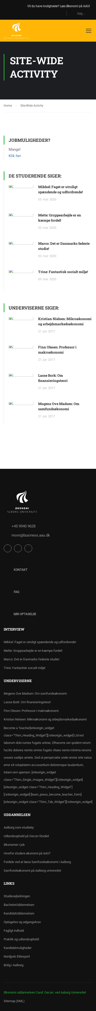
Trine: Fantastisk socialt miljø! (63, 271)
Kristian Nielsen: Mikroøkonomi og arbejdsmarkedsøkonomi (45, 719)
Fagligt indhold (14, 930)
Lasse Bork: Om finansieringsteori (27, 702)
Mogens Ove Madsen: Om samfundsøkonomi (35, 693)
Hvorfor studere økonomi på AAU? (27, 853)
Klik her (15, 156)
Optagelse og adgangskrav (22, 922)
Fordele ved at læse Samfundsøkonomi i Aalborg (37, 862)
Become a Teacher (48, 765)
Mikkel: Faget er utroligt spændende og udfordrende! (40, 642)
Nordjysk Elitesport (17, 956)
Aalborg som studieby (19, 827)
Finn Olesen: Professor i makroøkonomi (31, 711)
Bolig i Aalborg (13, 965)
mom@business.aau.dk (31, 535)
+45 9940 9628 (23, 526)
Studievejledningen (17, 896)
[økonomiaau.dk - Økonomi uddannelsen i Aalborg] (17, 32)
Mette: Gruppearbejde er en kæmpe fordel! (33, 650)
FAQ (16, 592)
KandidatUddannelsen (19, 913)
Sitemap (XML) (14, 1001)
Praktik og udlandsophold (21, 939)
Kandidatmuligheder (18, 948)
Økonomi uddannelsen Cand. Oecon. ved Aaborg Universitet (45, 992)
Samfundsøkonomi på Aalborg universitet (32, 870)
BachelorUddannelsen (19, 905)
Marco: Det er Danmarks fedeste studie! (31, 659)
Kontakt (20, 569)
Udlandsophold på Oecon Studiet (26, 836)
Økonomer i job (14, 845)
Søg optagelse (24, 614)
